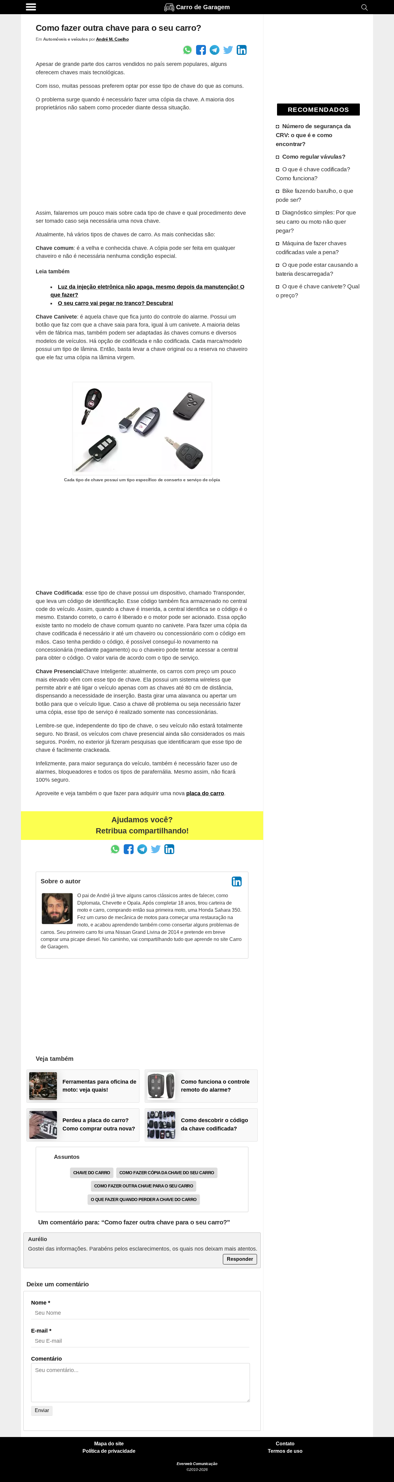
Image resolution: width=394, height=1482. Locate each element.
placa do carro (205, 793)
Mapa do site (109, 1443)
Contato (285, 1443)
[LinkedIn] (237, 881)
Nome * (40, 1303)
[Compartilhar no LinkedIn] (242, 50)
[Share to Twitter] (228, 50)
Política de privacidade (108, 1451)
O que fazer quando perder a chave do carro (144, 1199)
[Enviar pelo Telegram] (214, 50)
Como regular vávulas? (314, 156)
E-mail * (41, 1331)
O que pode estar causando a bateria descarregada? (317, 269)
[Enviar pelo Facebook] (201, 50)
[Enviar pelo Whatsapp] (187, 50)
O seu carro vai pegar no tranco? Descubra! (115, 303)
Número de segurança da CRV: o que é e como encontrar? (313, 135)
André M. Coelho (112, 39)
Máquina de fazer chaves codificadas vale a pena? (311, 247)
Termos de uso (285, 1451)
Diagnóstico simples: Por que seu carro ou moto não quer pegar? (316, 221)
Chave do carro (91, 1172)
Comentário (46, 1359)
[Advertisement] (142, 160)
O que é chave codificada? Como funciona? (313, 173)
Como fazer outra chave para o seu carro (143, 1185)
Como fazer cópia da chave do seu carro (166, 1172)
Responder (240, 1259)
